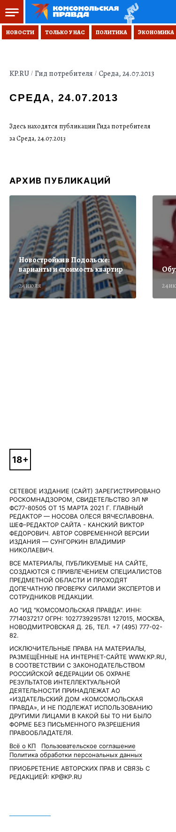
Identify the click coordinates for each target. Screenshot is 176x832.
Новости (20, 32)
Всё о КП (22, 746)
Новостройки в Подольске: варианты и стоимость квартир (71, 264)
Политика (111, 32)
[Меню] (12, 11)
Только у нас (65, 32)
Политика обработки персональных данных (75, 754)
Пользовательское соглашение (88, 746)
